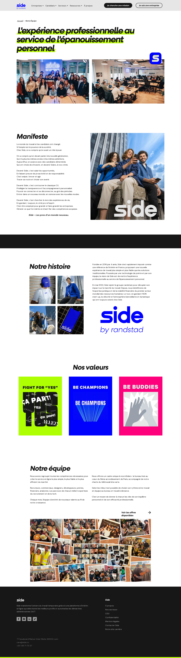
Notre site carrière (113, 629)
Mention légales (112, 621)
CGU (107, 613)
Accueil (20, 21)
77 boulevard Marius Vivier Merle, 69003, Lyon (37, 639)
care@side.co (23, 642)
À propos (88, 5)
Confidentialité (112, 617)
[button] (37, 5)
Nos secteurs (111, 609)
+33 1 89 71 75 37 (24, 645)
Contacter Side (112, 625)
